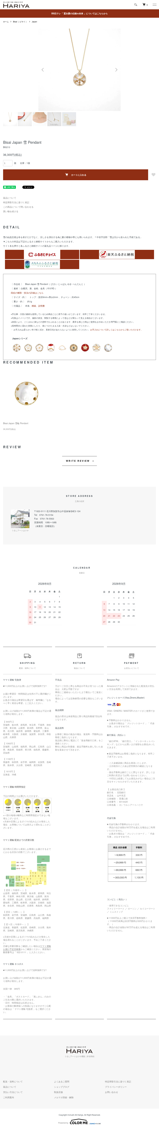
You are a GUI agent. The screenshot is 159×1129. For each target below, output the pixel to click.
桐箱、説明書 (38, 305)
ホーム (6, 21)
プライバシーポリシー (116, 1086)
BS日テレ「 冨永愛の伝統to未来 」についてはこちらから (79, 13)
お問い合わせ (111, 1092)
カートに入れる (78, 174)
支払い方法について (13, 1092)
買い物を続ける (10, 211)
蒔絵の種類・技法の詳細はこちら (27, 292)
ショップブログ (61, 1086)
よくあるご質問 (61, 1081)
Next (116, 69)
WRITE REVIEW (78, 460)
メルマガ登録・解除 (64, 1097)
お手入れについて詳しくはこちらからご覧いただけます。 (116, 329)
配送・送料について (13, 1081)
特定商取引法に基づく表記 (16, 202)
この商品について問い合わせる (18, 206)
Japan (34, 21)
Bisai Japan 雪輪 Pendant (15, 423)
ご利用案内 (8, 1097)
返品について (9, 197)
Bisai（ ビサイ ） (20, 21)
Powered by (63, 1122)
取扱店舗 (58, 1092)
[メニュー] (154, 4)
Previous (43, 69)
